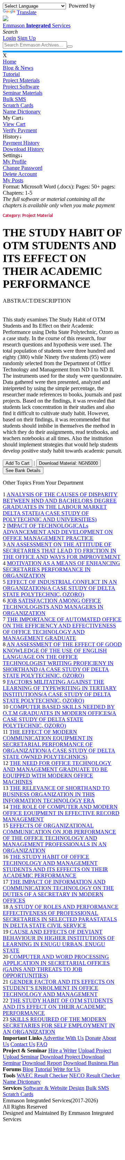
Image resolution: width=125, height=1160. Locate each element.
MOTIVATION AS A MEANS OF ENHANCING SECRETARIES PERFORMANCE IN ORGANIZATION (61, 569)
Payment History (21, 143)
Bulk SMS (14, 99)
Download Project (60, 1057)
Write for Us (66, 1069)
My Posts (13, 180)
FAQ (42, 1044)
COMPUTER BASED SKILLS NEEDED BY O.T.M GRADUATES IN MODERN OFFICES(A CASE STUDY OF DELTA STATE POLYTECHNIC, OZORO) (59, 716)
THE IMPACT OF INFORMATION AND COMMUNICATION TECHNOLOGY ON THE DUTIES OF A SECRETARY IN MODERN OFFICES (58, 891)
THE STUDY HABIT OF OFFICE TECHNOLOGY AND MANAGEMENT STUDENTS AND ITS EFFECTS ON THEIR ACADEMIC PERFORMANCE (55, 866)
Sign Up (26, 38)
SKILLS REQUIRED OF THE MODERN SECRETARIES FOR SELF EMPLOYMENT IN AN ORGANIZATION (59, 1025)
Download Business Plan (90, 1063)
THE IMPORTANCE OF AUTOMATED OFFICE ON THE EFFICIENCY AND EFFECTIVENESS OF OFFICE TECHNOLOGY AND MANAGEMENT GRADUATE (62, 628)
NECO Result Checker (94, 1075)
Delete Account (20, 174)
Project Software (21, 87)
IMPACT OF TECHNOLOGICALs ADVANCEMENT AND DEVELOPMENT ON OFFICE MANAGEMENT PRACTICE (58, 532)
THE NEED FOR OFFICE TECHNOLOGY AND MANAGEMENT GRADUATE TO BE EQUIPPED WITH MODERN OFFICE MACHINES (57, 772)
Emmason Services (36, 25)
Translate (26, 12)
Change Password (22, 168)
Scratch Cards (18, 105)
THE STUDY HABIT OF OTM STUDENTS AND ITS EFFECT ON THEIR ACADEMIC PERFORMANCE (58, 1007)
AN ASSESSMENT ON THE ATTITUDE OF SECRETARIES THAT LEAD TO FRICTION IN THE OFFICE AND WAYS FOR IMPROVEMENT (61, 550)
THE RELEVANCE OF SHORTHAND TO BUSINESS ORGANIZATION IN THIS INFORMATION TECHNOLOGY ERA (56, 794)
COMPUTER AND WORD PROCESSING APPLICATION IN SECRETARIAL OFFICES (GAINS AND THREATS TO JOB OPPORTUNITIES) (56, 966)
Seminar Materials (22, 93)
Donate (93, 1038)
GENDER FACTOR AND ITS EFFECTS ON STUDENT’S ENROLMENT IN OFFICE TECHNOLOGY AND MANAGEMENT (59, 988)
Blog (28, 1069)
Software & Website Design (53, 1088)
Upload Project (94, 1050)
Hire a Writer (62, 1050)
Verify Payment (20, 130)
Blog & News (18, 68)
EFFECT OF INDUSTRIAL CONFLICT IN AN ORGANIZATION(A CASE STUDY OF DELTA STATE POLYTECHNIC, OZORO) (60, 588)
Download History (23, 149)
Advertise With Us (63, 1038)
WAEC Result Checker (42, 1075)
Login (9, 38)
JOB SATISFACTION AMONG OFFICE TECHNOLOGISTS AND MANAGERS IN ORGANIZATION (53, 607)
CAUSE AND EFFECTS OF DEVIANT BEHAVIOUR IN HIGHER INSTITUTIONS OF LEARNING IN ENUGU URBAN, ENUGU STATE (59, 941)
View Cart (14, 124)
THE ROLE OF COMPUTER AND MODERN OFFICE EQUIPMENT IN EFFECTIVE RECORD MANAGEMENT (61, 813)
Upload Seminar (21, 1057)
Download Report (42, 1063)
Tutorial (11, 74)
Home (9, 62)
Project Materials (21, 80)
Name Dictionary (22, 112)
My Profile (14, 162)
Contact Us (22, 1044)
